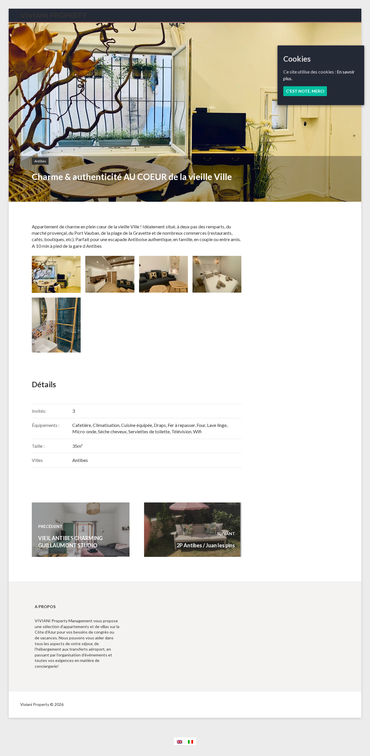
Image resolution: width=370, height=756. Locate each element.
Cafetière (81, 425)
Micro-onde (84, 431)
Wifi (197, 431)
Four (201, 425)
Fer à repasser (181, 425)
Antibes (40, 161)
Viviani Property (53, 15)
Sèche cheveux (112, 431)
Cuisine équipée (136, 425)
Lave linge (217, 425)
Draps (160, 425)
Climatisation (106, 425)
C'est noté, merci (305, 91)
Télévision (181, 431)
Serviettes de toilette (149, 431)
